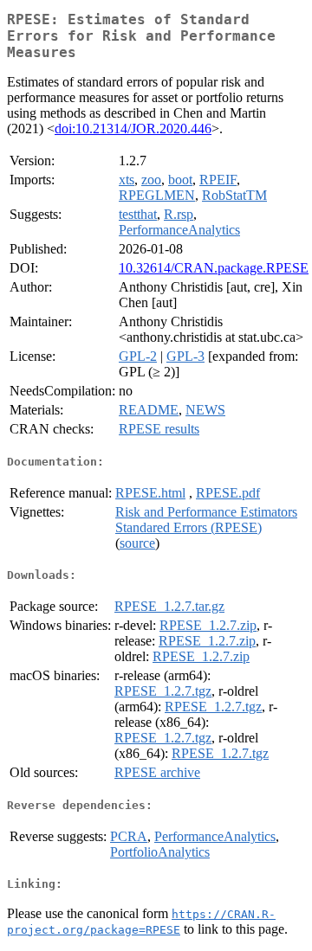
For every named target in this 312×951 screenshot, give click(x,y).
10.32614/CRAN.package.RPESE (214, 267)
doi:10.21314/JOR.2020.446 (133, 128)
